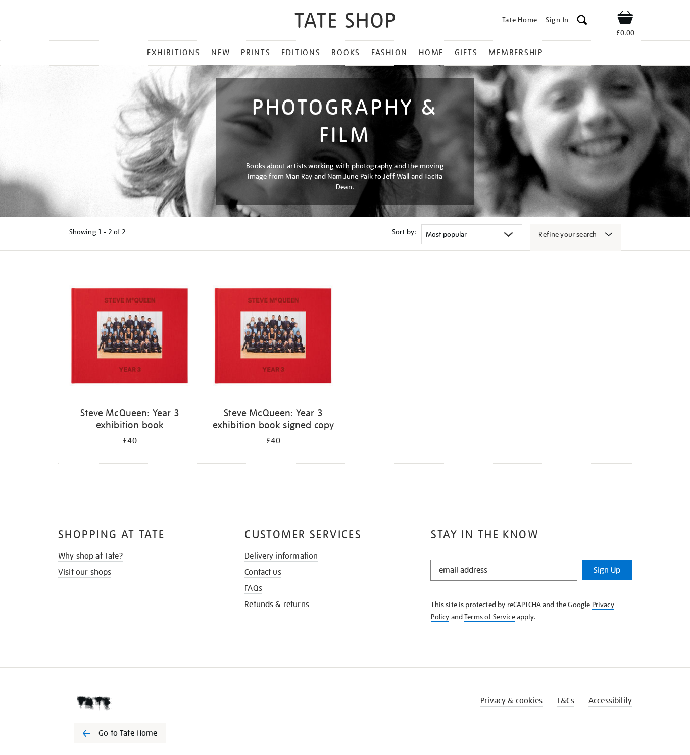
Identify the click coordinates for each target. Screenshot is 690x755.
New (220, 52)
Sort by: (404, 231)
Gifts (466, 52)
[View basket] (625, 19)
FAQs (253, 588)
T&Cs (565, 701)
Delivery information (281, 556)
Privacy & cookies (511, 701)
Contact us (262, 572)
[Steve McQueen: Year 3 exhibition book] (130, 335)
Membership (515, 52)
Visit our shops (84, 572)
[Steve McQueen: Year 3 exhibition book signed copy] (273, 335)
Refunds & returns (276, 604)
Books (345, 52)
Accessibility (610, 701)
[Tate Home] (138, 703)
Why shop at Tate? (90, 556)
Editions (300, 52)
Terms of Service (489, 616)
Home (431, 52)
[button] (582, 21)
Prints (256, 52)
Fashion (389, 52)
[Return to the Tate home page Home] (345, 22)
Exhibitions (173, 52)
